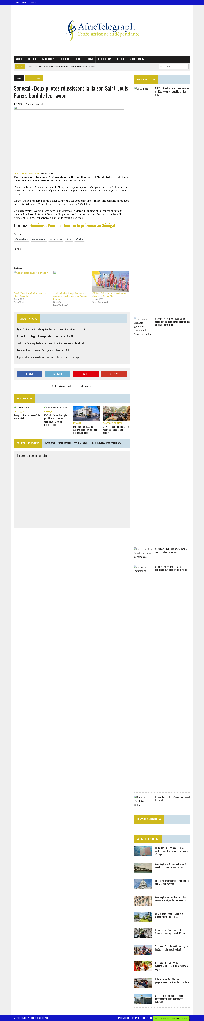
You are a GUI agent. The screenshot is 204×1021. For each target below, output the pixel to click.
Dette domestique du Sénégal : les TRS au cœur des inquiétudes (85, 430)
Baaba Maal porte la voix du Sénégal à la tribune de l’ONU (43, 350)
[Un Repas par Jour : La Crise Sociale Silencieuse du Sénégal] (116, 418)
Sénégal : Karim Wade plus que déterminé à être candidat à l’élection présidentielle (56, 420)
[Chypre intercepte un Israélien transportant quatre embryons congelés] (143, 1002)
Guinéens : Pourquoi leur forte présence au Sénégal (72, 225)
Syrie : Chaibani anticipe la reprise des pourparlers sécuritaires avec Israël (51, 329)
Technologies (104, 59)
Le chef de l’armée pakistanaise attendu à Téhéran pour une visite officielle (51, 343)
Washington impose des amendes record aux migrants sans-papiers (170, 898)
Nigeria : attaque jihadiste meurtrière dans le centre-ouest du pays (48, 357)
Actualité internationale (148, 839)
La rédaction (123, 1018)
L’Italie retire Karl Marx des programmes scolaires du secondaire (172, 980)
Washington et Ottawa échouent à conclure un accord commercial (170, 866)
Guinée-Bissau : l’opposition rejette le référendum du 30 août (45, 336)
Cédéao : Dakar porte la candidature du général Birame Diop (109, 295)
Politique (32, 59)
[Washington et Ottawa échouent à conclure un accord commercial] (143, 871)
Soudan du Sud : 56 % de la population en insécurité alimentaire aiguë (171, 966)
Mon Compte (21, 2)
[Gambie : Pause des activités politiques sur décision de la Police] (143, 787)
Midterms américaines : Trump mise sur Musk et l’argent (172, 882)
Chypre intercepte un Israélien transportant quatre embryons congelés (169, 999)
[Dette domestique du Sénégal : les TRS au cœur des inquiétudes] (86, 418)
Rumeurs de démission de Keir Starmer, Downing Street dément (170, 931)
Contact (135, 1018)
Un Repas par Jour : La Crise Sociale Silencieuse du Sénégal (116, 430)
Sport (90, 59)
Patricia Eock (32, 173)
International (49, 59)
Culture (120, 59)
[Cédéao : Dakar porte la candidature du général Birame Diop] (110, 281)
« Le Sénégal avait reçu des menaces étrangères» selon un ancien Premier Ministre (70, 296)
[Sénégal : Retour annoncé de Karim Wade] (21, 407)
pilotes (29, 104)
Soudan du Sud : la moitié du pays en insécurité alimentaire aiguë (172, 948)
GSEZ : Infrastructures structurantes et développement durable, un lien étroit (172, 91)
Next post (83, 386)
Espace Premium (136, 59)
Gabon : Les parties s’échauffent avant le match (172, 798)
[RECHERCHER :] (174, 66)
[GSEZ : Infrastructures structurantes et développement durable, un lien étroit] (143, 308)
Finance (77, 423)
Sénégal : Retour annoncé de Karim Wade (27, 417)
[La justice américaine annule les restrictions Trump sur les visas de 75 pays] (143, 854)
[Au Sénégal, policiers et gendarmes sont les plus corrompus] (143, 556)
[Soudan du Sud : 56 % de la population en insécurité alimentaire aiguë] (143, 969)
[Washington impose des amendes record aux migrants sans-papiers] (143, 903)
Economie (65, 59)
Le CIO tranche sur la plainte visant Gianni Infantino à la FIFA (171, 915)
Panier (33, 2)
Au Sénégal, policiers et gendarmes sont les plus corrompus (171, 550)
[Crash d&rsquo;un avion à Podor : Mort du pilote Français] (32, 281)
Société (78, 59)
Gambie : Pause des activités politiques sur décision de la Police (171, 568)
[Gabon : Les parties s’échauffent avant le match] (143, 805)
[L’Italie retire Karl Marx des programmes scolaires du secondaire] (143, 985)
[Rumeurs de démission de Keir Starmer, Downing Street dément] (143, 936)
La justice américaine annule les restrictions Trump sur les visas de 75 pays (171, 851)
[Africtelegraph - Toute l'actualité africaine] (102, 30)
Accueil (19, 59)
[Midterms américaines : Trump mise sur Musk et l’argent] (143, 887)
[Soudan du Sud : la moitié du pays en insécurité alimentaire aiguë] (143, 953)
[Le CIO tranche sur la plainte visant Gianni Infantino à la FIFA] (143, 920)
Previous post (63, 386)
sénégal (39, 104)
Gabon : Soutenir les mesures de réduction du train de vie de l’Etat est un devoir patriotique (172, 322)
